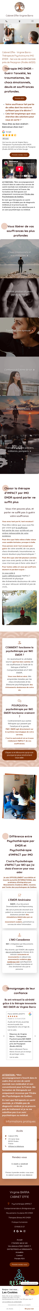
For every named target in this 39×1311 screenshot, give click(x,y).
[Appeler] (6, 21)
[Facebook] (14, 1231)
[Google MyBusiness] (17, 1231)
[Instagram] (24, 1231)
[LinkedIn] (21, 1231)
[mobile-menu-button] (32, 21)
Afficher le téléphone (16, 1146)
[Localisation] (19, 21)
